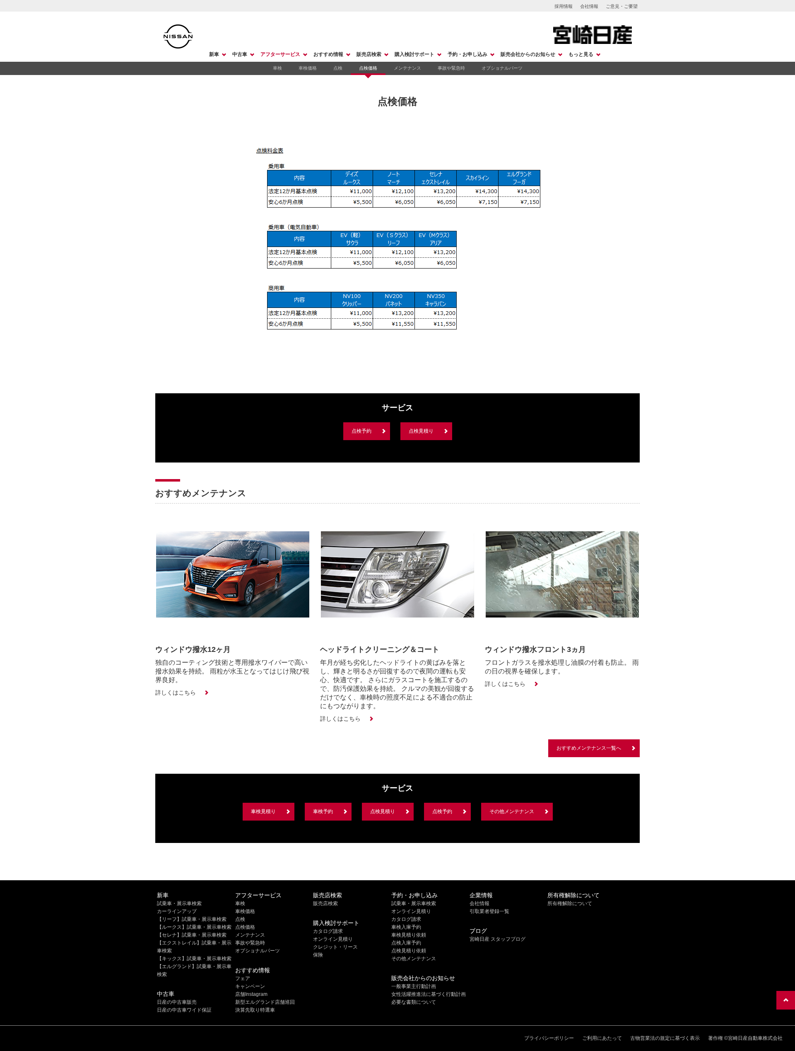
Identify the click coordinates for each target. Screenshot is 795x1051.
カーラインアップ (177, 911)
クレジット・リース (335, 947)
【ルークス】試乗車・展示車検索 (194, 927)
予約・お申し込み (467, 54)
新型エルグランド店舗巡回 (265, 1002)
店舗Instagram (251, 994)
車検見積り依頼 (408, 935)
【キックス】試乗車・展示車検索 (194, 958)
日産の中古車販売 (177, 1002)
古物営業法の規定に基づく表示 (665, 1038)
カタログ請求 (328, 931)
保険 (318, 955)
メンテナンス (407, 67)
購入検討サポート (414, 54)
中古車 (239, 54)
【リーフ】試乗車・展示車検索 (191, 919)
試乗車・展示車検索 (179, 903)
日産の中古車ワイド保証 (184, 1010)
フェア (242, 978)
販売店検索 (369, 54)
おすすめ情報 (328, 54)
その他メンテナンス (511, 811)
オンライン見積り (333, 939)
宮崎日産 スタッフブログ (497, 939)
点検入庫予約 (406, 943)
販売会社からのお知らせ (528, 54)
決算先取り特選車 (255, 1010)
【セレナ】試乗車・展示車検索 (191, 935)
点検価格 (368, 67)
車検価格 (308, 67)
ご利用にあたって (602, 1038)
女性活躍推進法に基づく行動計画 (428, 994)
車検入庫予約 (406, 927)
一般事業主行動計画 (413, 986)
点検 (337, 67)
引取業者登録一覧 (489, 911)
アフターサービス (280, 54)
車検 (277, 67)
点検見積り (421, 431)
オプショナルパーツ (502, 67)
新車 (214, 54)
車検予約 (323, 811)
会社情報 (589, 6)
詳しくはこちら (175, 692)
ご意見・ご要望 (622, 6)
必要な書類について (413, 1002)
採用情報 (563, 6)
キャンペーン (250, 986)
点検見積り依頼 (408, 951)
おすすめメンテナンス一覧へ (588, 748)
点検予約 (361, 431)
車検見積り (263, 811)
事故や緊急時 (451, 67)
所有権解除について (569, 903)
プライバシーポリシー (549, 1038)
